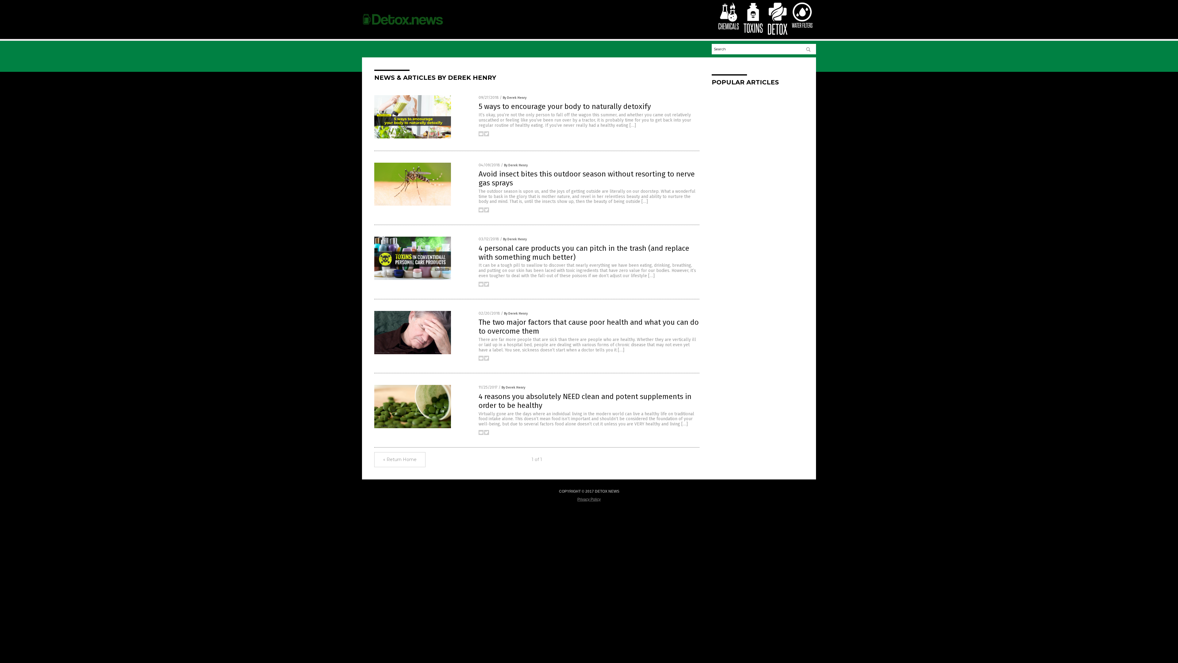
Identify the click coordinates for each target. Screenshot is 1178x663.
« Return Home (400, 459)
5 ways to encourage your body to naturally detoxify (565, 106)
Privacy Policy (589, 499)
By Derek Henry (514, 98)
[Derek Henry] (403, 27)
